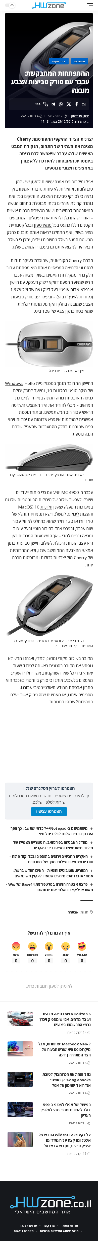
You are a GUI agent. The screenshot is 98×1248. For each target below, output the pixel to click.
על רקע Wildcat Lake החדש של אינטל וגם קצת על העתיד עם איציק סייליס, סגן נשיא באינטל (64, 1140)
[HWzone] (49, 5)
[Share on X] (68, 104)
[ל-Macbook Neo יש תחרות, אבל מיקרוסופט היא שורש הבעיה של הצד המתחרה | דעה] (20, 1048)
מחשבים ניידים (44, 239)
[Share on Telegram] (53, 104)
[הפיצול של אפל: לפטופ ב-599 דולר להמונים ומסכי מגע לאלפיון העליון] (20, 1109)
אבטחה (73, 912)
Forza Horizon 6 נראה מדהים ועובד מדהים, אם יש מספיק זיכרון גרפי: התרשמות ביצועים (65, 1019)
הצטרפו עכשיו (49, 811)
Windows (14, 383)
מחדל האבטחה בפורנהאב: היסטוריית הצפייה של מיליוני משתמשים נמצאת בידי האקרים (53, 845)
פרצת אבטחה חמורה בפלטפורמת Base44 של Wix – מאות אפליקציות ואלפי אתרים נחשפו (49, 887)
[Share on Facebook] (76, 104)
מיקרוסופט (77, 390)
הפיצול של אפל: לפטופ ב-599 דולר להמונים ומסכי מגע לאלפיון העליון (65, 1110)
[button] (88, 5)
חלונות (46, 507)
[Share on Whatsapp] (61, 104)
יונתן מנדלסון (80, 116)
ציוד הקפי (58, 61)
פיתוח (35, 492)
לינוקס (73, 514)
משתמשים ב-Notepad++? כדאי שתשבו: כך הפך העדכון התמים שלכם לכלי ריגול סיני (52, 831)
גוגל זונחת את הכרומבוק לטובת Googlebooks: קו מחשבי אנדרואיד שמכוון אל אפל (66, 1080)
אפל (89, 182)
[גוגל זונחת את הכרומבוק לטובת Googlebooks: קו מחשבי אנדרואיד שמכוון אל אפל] (20, 1079)
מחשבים (79, 61)
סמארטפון (43, 225)
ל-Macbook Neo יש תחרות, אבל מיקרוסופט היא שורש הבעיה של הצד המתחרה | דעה (64, 1049)
